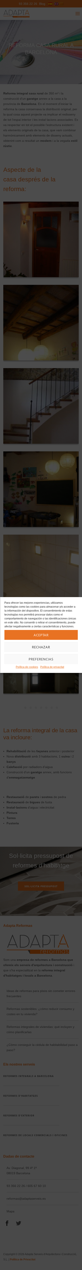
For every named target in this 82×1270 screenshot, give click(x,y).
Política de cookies (27, 667)
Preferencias (41, 659)
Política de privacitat (52, 667)
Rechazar (41, 647)
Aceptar (41, 635)
